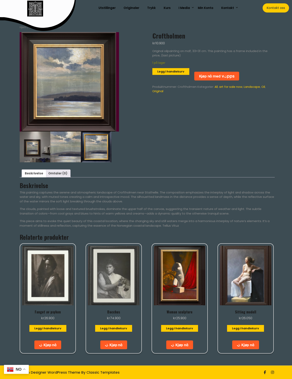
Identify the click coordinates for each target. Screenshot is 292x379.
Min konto (205, 8)
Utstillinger (107, 8)
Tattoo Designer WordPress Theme (49, 372)
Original (157, 91)
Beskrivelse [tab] (34, 173)
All (216, 87)
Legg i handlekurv (170, 71)
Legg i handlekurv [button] (47, 328)
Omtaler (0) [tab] (57, 173)
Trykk (151, 8)
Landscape (252, 87)
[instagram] (272, 372)
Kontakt (227, 8)
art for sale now (230, 87)
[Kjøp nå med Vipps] (216, 76)
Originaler (131, 8)
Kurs (167, 8)
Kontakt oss (276, 8)
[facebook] (265, 372)
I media (184, 8)
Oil (263, 87)
